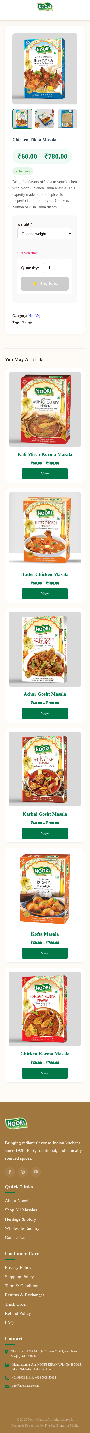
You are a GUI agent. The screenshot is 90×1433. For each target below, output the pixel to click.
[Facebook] (10, 1172)
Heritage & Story (20, 1219)
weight (25, 224)
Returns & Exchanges (24, 1294)
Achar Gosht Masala (45, 694)
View (45, 474)
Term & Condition (21, 1285)
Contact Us (15, 1237)
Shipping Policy (19, 1276)
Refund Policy (18, 1313)
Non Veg (34, 316)
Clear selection (28, 253)
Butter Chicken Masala (45, 574)
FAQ (9, 1322)
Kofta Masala (45, 934)
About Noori (16, 1200)
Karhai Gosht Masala (45, 814)
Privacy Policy (18, 1267)
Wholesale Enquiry (22, 1228)
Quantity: (30, 267)
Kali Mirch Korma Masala (45, 454)
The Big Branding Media (62, 1425)
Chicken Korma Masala (45, 1053)
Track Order (16, 1304)
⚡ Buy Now (45, 283)
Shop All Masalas (21, 1209)
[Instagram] (23, 1172)
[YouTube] (36, 1172)
